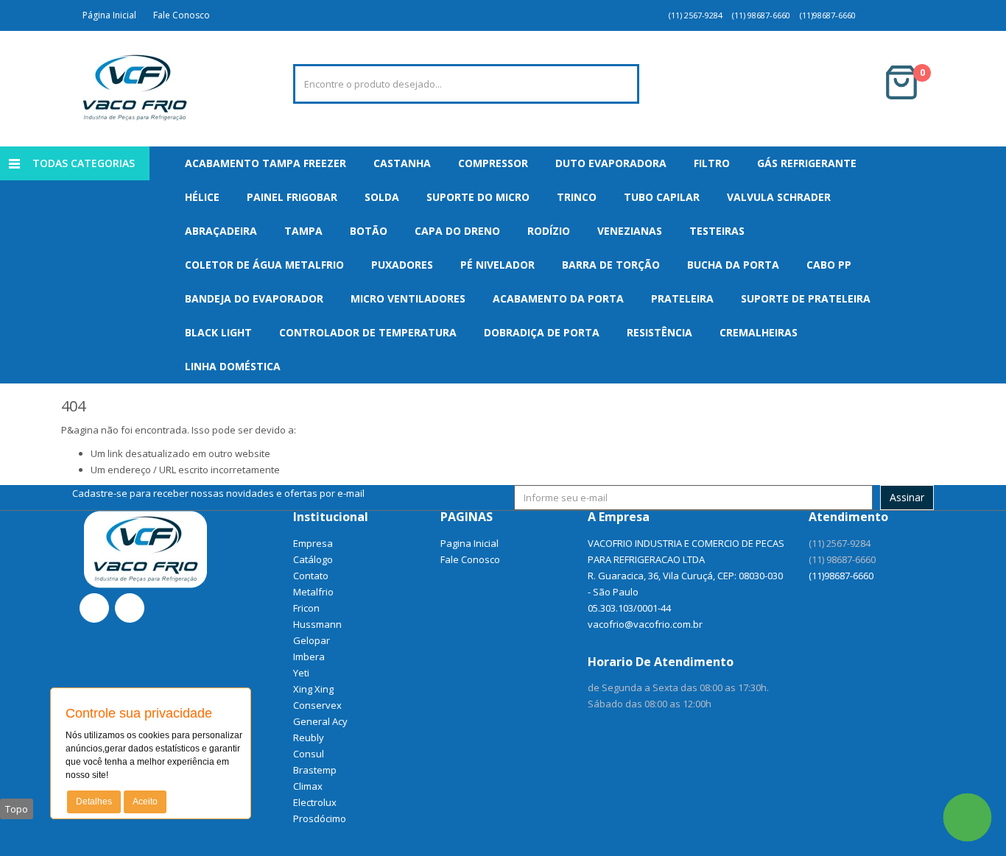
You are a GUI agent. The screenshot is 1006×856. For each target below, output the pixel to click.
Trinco (577, 197)
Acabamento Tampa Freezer (265, 163)
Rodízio (548, 231)
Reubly (308, 737)
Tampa (303, 231)
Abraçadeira (221, 231)
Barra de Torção (611, 265)
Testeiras (717, 231)
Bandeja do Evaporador (254, 298)
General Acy (320, 721)
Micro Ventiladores (408, 298)
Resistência (659, 332)
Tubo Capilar (662, 197)
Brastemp (315, 770)
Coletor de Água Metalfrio (264, 265)
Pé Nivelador (497, 265)
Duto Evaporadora (610, 163)
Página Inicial (107, 15)
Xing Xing (313, 689)
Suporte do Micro (478, 197)
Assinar (907, 497)
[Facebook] (94, 608)
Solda (382, 197)
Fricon (306, 608)
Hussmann (317, 624)
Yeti (301, 672)
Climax (308, 786)
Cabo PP (828, 265)
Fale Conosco (179, 15)
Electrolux (315, 802)
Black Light (218, 332)
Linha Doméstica (233, 366)
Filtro (712, 163)
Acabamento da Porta (558, 298)
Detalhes (94, 801)
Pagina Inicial (469, 543)
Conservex (317, 705)
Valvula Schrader (779, 197)
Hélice (202, 197)
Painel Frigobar (292, 197)
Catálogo (313, 559)
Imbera (309, 656)
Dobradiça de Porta (541, 332)
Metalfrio (313, 591)
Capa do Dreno (457, 231)
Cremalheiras (759, 332)
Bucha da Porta (733, 265)
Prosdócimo (319, 818)
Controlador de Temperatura (368, 332)
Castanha (402, 163)
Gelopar (311, 640)
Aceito (145, 801)
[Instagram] (129, 608)
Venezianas (629, 231)
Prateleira (682, 298)
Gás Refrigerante (806, 163)
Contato (310, 575)
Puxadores (402, 265)
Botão (368, 231)
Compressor (493, 163)
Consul (308, 753)
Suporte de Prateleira (805, 298)
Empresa (313, 543)
